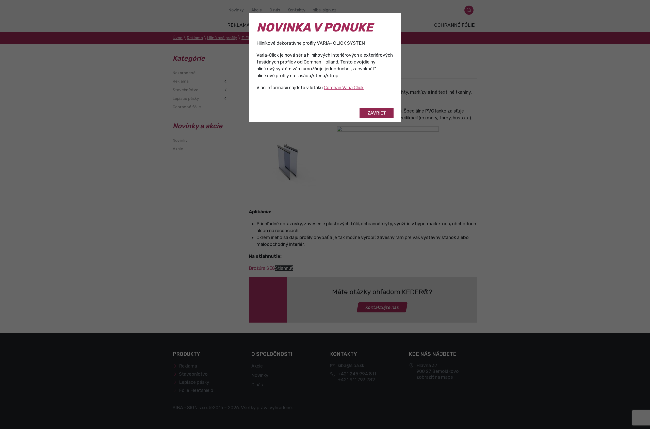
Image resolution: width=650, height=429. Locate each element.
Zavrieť (376, 113)
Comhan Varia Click (344, 87)
